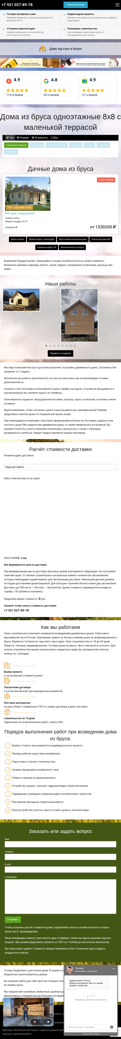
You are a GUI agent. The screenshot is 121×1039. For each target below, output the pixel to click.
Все (55, 137)
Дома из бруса (17, 239)
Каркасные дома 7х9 (46, 247)
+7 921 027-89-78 (17, 5)
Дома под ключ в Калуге (65, 49)
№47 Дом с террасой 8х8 (19, 213)
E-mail (8, 864)
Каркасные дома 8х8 (100, 239)
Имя (7, 839)
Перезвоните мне (75, 4)
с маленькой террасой (16, 145)
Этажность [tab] (41, 137)
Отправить (12, 919)
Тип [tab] (11, 137)
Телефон (9, 851)
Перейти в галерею (60, 353)
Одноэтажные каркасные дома (73, 239)
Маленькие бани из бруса (72, 247)
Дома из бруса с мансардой (41, 239)
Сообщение (11, 877)
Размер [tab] (24, 137)
